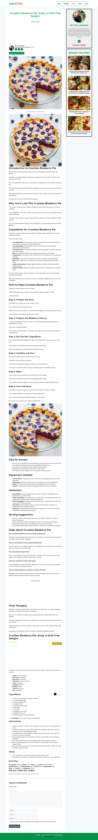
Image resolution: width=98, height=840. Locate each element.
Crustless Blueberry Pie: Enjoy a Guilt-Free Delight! (35, 15)
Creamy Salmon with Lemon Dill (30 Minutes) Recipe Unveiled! (79, 132)
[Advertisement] (35, 33)
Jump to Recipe (31, 111)
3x (60, 694)
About (59, 3)
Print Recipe (40, 111)
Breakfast (66, 3)
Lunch (86, 3)
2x (58, 694)
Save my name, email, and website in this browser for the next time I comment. (33, 821)
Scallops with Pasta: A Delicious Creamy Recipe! (79, 112)
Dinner (80, 3)
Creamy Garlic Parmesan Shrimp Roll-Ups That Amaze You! (79, 72)
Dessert (73, 3)
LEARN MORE (79, 45)
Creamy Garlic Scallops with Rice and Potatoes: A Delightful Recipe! (79, 92)
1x (55, 694)
